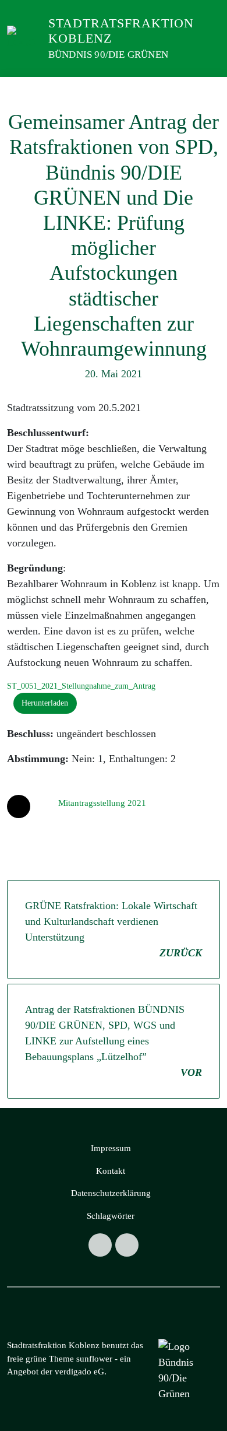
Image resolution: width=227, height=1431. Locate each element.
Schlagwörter (110, 1215)
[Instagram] (100, 1245)
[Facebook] (127, 1245)
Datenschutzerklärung (111, 1193)
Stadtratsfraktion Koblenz (121, 30)
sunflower (94, 1358)
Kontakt (110, 1171)
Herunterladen (45, 702)
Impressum (111, 1148)
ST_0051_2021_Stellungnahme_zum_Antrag (81, 685)
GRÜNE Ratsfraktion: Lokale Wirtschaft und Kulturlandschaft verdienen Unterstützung (113, 929)
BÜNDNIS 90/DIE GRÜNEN (108, 54)
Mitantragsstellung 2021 (102, 803)
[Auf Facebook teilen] (18, 806)
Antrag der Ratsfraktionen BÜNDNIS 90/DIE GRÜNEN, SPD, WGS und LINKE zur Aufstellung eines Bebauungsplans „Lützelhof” (113, 1041)
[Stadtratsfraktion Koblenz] (24, 37)
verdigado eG (79, 1371)
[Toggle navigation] (204, 89)
